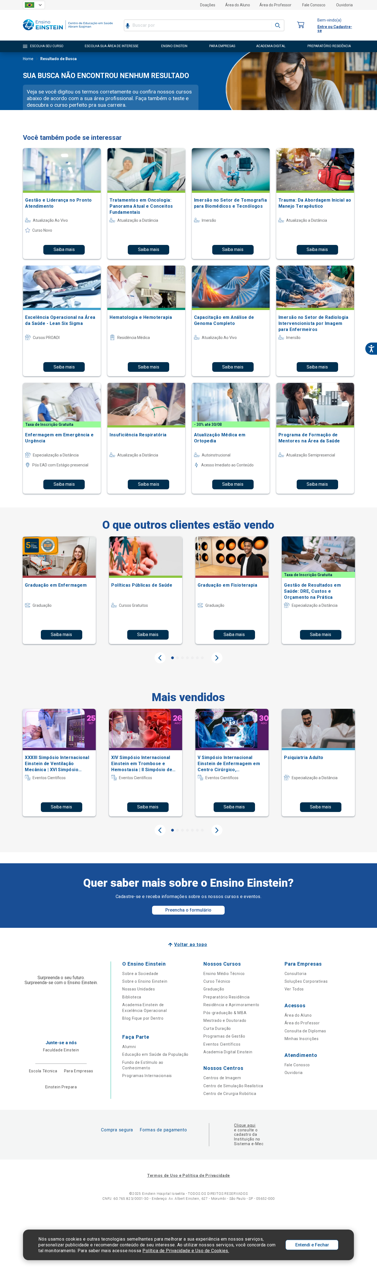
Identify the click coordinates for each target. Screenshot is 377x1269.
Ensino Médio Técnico (224, 973)
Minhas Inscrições (302, 1038)
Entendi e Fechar (312, 1244)
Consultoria (296, 973)
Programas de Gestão (224, 1036)
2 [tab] (177, 657)
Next (216, 657)
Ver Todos (294, 989)
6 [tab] (197, 657)
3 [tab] (182, 657)
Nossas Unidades (138, 989)
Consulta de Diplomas (305, 1031)
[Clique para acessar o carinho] (300, 25)
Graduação (213, 989)
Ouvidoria (344, 5)
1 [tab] (172, 657)
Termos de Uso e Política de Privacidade (188, 1175)
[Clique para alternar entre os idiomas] (34, 5)
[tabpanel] (59, 590)
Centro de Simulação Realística (233, 1086)
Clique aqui (244, 1125)
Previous (160, 657)
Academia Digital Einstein (228, 1052)
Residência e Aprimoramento (231, 1005)
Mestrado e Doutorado (224, 1020)
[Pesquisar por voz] (127, 25)
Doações (207, 5)
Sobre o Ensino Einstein (144, 981)
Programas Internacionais (147, 1075)
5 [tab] (192, 657)
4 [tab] (187, 657)
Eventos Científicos (221, 1044)
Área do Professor (275, 5)
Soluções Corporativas (306, 981)
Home (28, 59)
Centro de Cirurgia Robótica (229, 1093)
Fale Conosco (313, 5)
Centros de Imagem (222, 1078)
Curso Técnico (216, 981)
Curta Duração (217, 1028)
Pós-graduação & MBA (224, 1013)
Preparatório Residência (226, 997)
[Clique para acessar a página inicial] (68, 31)
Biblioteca (131, 997)
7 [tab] (202, 657)
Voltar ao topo (190, 944)
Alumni (129, 1046)
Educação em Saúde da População (155, 1054)
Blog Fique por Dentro (143, 1018)
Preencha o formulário (188, 910)
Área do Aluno (237, 5)
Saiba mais (64, 249)
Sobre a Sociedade (140, 973)
